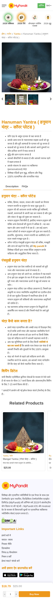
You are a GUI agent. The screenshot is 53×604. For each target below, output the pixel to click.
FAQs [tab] (25, 186)
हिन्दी (48, 6)
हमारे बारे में (6, 535)
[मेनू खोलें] (4, 6)
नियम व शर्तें (6, 556)
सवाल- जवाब (7, 539)
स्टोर (9, 34)
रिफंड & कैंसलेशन (9, 552)
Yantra (17, 34)
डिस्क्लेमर (6, 548)
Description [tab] (12, 186)
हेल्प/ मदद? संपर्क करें (11, 561)
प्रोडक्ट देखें (23, 450)
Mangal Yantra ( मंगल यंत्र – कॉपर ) (20, 459)
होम (3, 34)
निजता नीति (6, 544)
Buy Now (34, 594)
